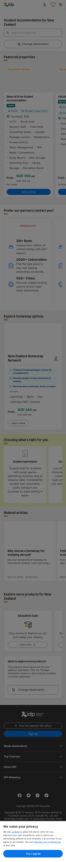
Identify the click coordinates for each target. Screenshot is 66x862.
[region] (33, 841)
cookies (15, 831)
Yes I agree (33, 853)
